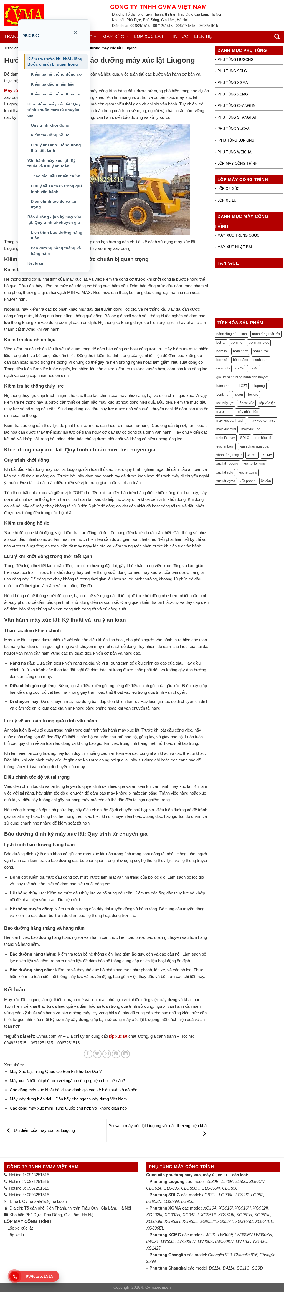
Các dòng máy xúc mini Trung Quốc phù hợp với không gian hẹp (68, 1108)
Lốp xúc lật (149, 36)
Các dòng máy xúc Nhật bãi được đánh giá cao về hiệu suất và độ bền (73, 1089)
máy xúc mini (226, 429)
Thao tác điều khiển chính (55, 176)
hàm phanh (225, 386)
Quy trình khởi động (50, 125)
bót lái (220, 343)
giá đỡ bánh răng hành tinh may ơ (242, 377)
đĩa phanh (248, 481)
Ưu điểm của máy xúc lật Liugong (44, 1130)
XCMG (252, 455)
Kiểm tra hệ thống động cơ (56, 74)
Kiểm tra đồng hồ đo (50, 135)
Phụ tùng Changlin (236, 106)
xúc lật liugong (227, 464)
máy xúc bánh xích (230, 421)
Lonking (222, 394)
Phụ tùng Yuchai (234, 129)
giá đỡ (253, 368)
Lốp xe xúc (228, 189)
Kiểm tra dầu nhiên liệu (53, 84)
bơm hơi (237, 343)
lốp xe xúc (246, 403)
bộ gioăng (240, 360)
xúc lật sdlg (224, 472)
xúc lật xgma (225, 481)
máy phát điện (247, 412)
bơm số (222, 360)
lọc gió (253, 394)
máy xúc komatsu (263, 421)
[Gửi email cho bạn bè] (106, 1054)
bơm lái (222, 351)
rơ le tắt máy (225, 438)
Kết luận (35, 263)
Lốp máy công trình (237, 163)
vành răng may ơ (229, 455)
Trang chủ (17, 36)
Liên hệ (203, 36)
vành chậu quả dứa (254, 446)
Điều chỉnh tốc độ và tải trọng (53, 204)
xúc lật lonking (254, 464)
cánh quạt (260, 360)
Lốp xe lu (226, 200)
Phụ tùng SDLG (232, 71)
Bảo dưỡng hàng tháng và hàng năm (56, 251)
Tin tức (179, 36)
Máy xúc (113, 36)
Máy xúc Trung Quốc (238, 235)
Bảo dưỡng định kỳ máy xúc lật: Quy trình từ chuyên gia (54, 220)
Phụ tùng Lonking (235, 140)
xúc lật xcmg (248, 472)
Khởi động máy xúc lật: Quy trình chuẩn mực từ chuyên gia (54, 109)
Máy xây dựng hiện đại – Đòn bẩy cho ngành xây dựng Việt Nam (68, 1099)
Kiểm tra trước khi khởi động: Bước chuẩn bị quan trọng (55, 62)
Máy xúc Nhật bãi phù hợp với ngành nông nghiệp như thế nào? (67, 1080)
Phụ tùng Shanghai (236, 117)
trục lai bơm (225, 446)
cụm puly (223, 368)
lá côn (238, 394)
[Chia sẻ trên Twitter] (97, 1054)
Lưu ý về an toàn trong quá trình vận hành (57, 189)
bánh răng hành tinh (231, 334)
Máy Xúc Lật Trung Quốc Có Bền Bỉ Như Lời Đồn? (56, 1071)
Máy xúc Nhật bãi (234, 247)
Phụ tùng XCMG (232, 94)
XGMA (267, 455)
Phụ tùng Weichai (235, 152)
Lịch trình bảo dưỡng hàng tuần (56, 235)
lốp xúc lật (118, 1036)
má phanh (224, 412)
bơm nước (261, 351)
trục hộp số (263, 438)
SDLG (244, 438)
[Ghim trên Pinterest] (116, 1054)
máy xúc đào (250, 429)
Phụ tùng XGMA (232, 83)
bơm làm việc (259, 343)
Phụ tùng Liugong (235, 59)
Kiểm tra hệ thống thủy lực (56, 94)
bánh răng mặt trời (266, 334)
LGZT (243, 386)
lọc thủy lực (225, 403)
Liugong (258, 386)
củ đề (239, 368)
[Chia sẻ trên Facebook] (88, 1054)
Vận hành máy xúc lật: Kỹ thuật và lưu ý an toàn (51, 163)
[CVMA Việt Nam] (53, 15)
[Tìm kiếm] (277, 37)
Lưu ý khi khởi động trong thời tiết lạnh (56, 148)
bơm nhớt (240, 351)
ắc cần (266, 481)
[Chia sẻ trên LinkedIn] (125, 1054)
